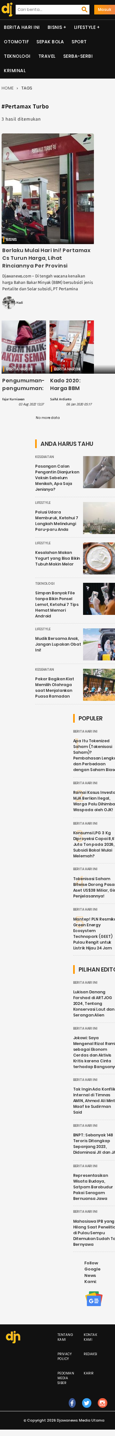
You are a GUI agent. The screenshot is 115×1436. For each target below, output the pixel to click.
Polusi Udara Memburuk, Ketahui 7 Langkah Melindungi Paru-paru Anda (56, 520)
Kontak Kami (90, 1337)
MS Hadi (17, 303)
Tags (26, 88)
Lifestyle (85, 27)
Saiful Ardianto (61, 399)
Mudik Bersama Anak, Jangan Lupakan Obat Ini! (58, 644)
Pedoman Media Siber (65, 1378)
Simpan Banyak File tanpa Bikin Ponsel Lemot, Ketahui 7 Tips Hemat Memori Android (56, 604)
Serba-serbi (78, 56)
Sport (79, 41)
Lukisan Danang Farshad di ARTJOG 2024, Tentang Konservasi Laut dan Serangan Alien (94, 1003)
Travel (47, 56)
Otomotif (16, 41)
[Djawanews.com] (6, 10)
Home (7, 88)
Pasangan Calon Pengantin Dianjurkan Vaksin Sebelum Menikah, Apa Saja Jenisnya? (57, 477)
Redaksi (90, 1354)
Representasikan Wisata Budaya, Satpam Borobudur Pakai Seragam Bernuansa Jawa (93, 1187)
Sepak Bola (50, 41)
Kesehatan (44, 457)
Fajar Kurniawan (13, 399)
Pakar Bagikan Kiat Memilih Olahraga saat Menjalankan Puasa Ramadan (54, 687)
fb (72, 1409)
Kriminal (15, 70)
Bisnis (55, 27)
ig (102, 1409)
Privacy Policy (64, 1356)
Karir (89, 1373)
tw (87, 1409)
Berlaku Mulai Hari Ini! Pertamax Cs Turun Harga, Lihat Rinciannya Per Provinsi (46, 258)
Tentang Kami (65, 1337)
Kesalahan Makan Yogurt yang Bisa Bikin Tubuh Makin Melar (57, 558)
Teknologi (17, 56)
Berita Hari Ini (22, 27)
